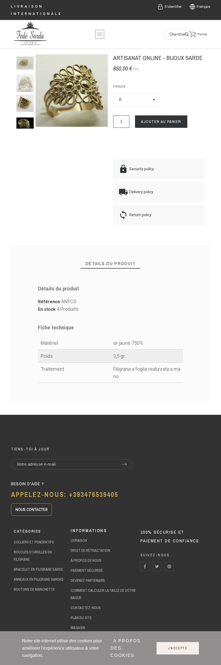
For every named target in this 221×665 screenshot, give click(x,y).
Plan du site (81, 617)
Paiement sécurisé (87, 570)
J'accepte (178, 648)
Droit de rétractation (90, 550)
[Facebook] (145, 566)
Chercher (188, 34)
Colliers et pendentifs (34, 542)
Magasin (78, 627)
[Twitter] (157, 566)
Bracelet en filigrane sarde (38, 569)
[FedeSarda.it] (30, 34)
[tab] (111, 264)
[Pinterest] (169, 566)
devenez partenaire (88, 580)
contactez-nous (86, 607)
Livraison (79, 540)
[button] (31, 509)
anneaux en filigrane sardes (39, 579)
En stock (47, 309)
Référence (49, 301)
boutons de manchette (34, 589)
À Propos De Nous (86, 560)
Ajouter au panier (161, 121)
